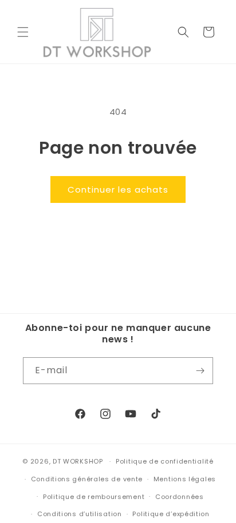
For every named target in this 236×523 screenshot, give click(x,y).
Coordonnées (179, 496)
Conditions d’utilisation (79, 513)
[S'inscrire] (200, 370)
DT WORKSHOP (78, 461)
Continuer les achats (118, 189)
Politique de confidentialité (165, 461)
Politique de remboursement (93, 496)
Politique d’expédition (170, 513)
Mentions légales (185, 479)
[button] (23, 32)
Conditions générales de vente (87, 479)
